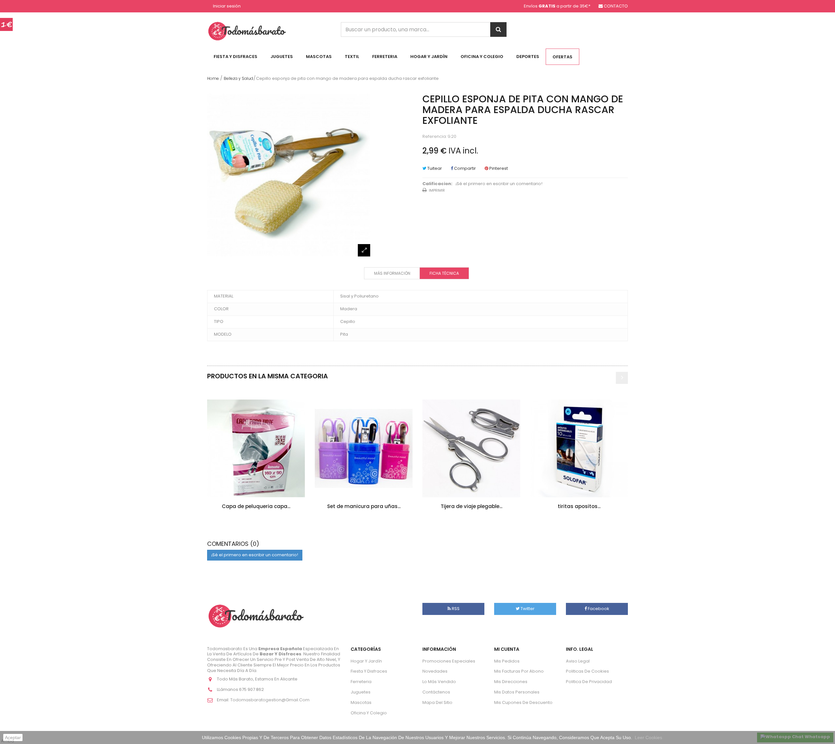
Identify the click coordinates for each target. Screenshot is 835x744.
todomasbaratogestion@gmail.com (270, 700)
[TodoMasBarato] (247, 31)
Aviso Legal (578, 661)
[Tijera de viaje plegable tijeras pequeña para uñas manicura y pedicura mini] (471, 448)
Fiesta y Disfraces (235, 56)
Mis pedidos (507, 661)
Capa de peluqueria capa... (256, 506)
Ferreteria (384, 56)
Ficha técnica (444, 273)
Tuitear (434, 168)
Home (213, 78)
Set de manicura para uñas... (364, 506)
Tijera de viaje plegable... (471, 506)
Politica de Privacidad (589, 681)
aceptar (13, 737)
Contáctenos (436, 692)
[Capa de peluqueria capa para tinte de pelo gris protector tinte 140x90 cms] (256, 448)
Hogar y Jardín (429, 56)
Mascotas (319, 56)
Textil (352, 56)
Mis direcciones (510, 681)
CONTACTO (616, 6)
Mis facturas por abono (519, 671)
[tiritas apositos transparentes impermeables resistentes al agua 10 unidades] (579, 448)
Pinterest (498, 168)
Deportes (527, 56)
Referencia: (434, 136)
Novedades (435, 671)
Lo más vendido (439, 681)
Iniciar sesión (227, 6)
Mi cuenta (506, 649)
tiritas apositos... (579, 506)
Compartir (464, 168)
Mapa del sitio (437, 702)
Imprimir (437, 190)
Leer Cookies (648, 737)
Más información (392, 273)
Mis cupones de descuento (523, 702)
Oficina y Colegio (482, 56)
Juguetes (281, 56)
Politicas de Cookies (587, 671)
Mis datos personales (516, 692)
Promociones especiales (448, 661)
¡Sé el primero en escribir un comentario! (499, 184)
